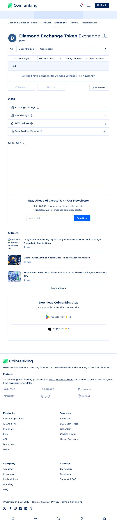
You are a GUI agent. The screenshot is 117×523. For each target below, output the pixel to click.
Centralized (46, 48)
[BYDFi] (9, 396)
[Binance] (47, 389)
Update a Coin (68, 434)
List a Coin (65, 429)
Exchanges (60, 22)
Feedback (65, 474)
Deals (6, 449)
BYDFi (69, 379)
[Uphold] (84, 396)
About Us (105, 367)
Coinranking (25, 5)
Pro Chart (8, 429)
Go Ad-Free (18, 143)
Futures (47, 22)
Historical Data (90, 22)
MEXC (52, 379)
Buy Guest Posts (69, 423)
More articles (58, 288)
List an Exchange (69, 439)
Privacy (55, 501)
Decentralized (26, 48)
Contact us (66, 469)
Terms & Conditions (71, 501)
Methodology (10, 479)
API (5, 439)
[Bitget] (85, 389)
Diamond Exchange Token (22, 22)
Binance (60, 379)
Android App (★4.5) (13, 418)
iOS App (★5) (10, 423)
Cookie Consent (41, 502)
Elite (5, 434)
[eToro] (45, 396)
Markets (74, 22)
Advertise (65, 418)
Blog (5, 489)
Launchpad (9, 444)
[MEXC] (9, 389)
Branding (8, 484)
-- (105, 115)
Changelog (9, 474)
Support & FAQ (68, 479)
